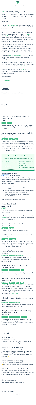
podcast (4, 139)
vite (16, 139)
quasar (11, 228)
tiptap (22, 69)
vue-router (20, 255)
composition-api (14, 270)
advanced (5, 239)
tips (22, 270)
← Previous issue (8, 391)
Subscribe (9, 6)
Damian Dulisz (6, 80)
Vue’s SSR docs (14, 293)
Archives (23, 6)
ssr (17, 282)
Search (18, 6)
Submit (14, 6)
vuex (18, 302)
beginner (4, 255)
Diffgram (4, 217)
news (3, 123)
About (27, 6)
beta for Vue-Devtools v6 (16, 55)
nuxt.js (12, 282)
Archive (18, 395)
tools (9, 123)
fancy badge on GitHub (27, 66)
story (11, 139)
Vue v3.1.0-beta (12, 25)
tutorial (12, 239)
